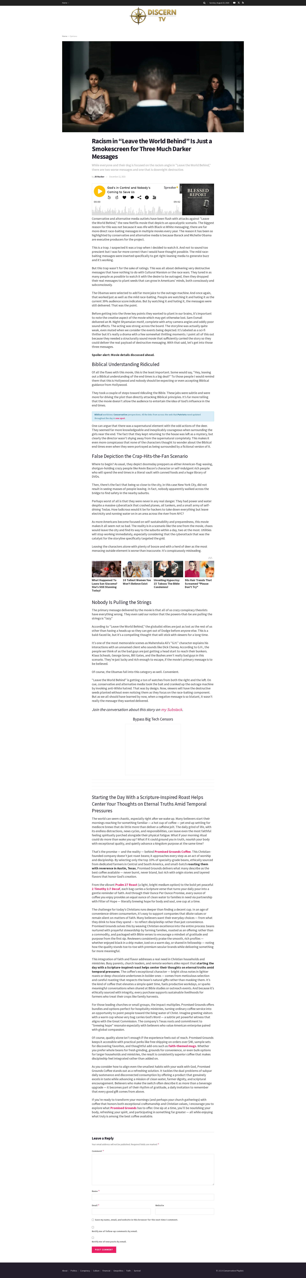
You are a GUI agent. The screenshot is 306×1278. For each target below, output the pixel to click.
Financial (106, 1270)
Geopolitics (118, 1270)
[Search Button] (204, 3)
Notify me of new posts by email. (109, 1241)
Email (95, 1205)
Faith (128, 1270)
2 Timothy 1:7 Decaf (106, 889)
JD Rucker (99, 176)
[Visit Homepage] (153, 16)
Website (159, 1205)
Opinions (73, 36)
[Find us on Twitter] (239, 3)
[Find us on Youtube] (234, 3)
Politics (74, 1270)
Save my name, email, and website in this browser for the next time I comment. (136, 1219)
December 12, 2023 (117, 176)
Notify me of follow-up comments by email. (114, 1231)
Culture (96, 1270)
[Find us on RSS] (243, 3)
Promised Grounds (123, 1108)
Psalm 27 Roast (126, 885)
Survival (137, 1270)
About (64, 1270)
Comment (98, 1150)
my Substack (171, 709)
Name (96, 1191)
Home (64, 3)
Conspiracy (85, 1270)
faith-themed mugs (182, 1046)
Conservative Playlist (233, 1270)
